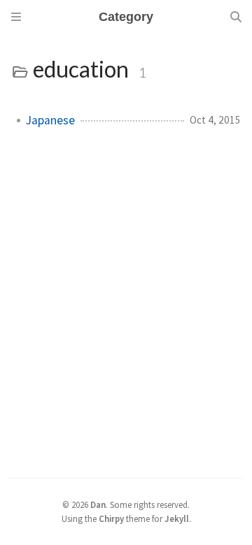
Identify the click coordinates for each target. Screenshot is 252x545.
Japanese (50, 120)
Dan (98, 504)
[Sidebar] (16, 16)
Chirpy (111, 518)
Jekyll (176, 518)
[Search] (236, 16)
